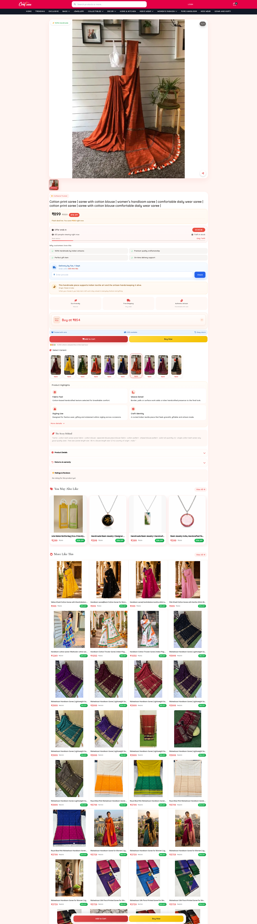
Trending (40, 11)
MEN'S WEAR (145, 11)
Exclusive (54, 11)
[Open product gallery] (128, 98)
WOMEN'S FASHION (166, 11)
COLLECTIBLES (94, 11)
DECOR (110, 11)
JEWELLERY (79, 11)
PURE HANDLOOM (189, 11)
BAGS (65, 11)
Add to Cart (89, 339)
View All (199, 489)
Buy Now (168, 339)
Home (28, 11)
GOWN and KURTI (223, 11)
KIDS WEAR (206, 11)
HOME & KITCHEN (128, 11)
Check (200, 275)
